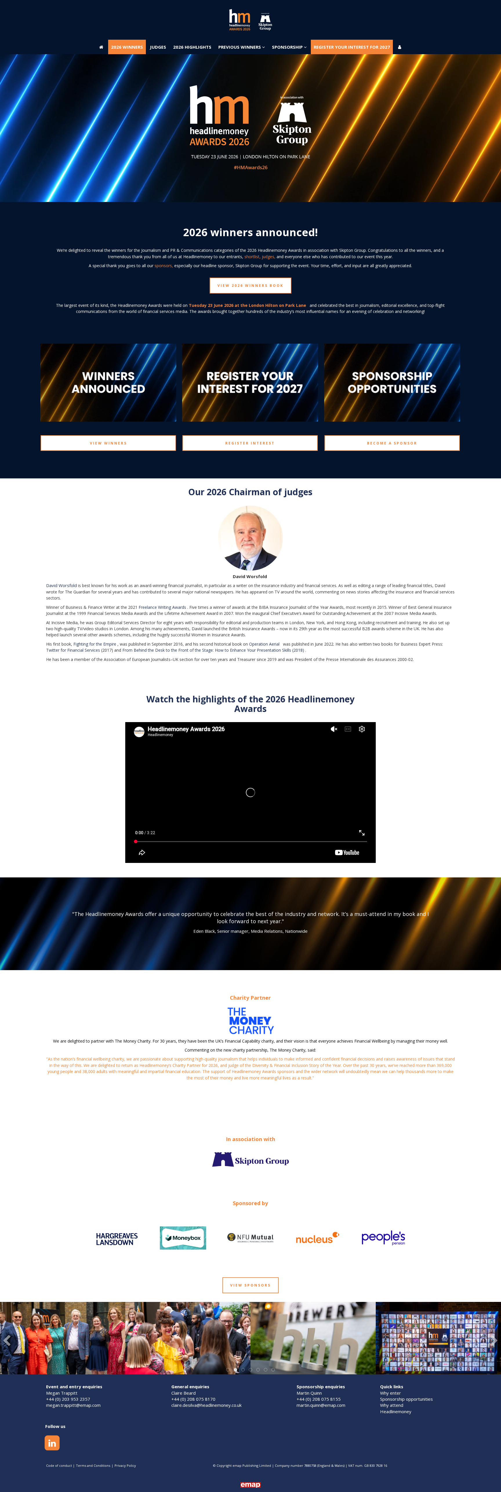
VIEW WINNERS (108, 443)
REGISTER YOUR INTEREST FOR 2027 (352, 7)
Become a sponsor (392, 443)
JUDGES (158, 7)
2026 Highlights (192, 7)
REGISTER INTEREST (250, 443)
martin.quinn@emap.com (321, 1405)
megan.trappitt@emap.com (73, 1405)
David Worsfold (61, 585)
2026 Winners (127, 7)
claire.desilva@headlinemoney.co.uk (206, 1405)
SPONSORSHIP (288, 7)
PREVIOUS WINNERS (240, 7)
